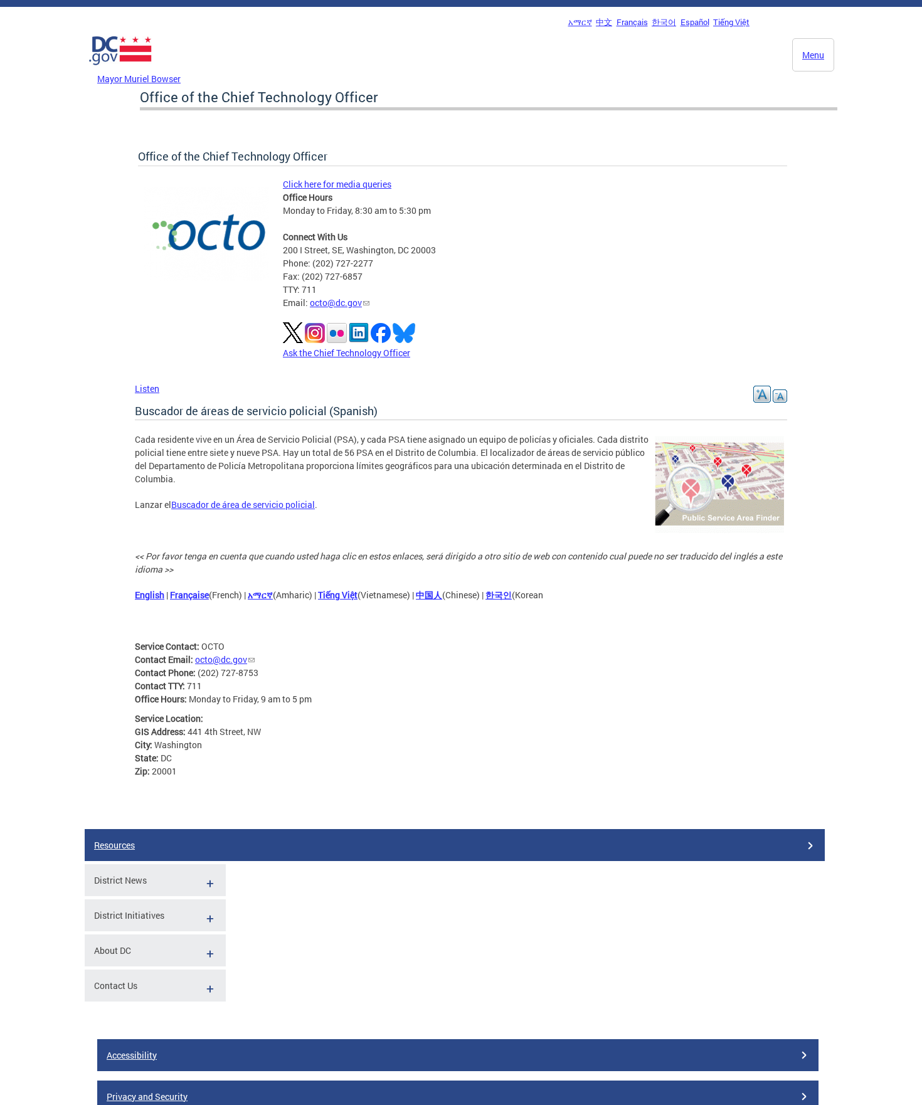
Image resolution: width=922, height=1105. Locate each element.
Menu (813, 55)
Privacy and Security (147, 1096)
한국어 (664, 22)
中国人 (429, 595)
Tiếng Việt (731, 22)
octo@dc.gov (336, 303)
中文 (604, 22)
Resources (114, 845)
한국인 (498, 595)
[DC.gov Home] (120, 68)
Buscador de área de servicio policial (243, 504)
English (149, 595)
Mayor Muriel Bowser (139, 79)
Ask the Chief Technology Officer (346, 353)
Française (189, 595)
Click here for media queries (337, 184)
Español (695, 22)
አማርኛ (580, 22)
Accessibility (132, 1055)
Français (632, 22)
